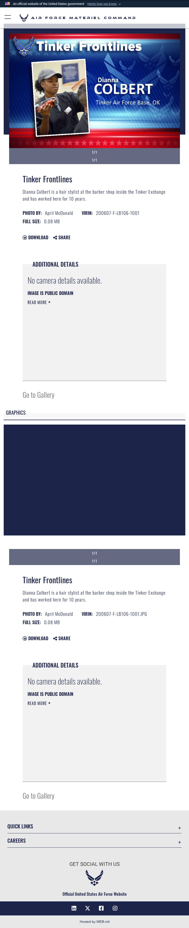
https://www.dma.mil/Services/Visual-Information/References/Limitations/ (85, 340)
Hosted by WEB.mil (95, 922)
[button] (104, 3)
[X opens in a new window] (87, 908)
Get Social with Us (94, 864)
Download (37, 237)
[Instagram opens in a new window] (115, 908)
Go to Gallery (38, 394)
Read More (38, 302)
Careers (16, 840)
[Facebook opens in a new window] (101, 908)
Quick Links (20, 826)
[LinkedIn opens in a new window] (74, 908)
